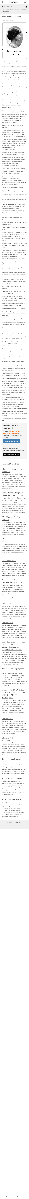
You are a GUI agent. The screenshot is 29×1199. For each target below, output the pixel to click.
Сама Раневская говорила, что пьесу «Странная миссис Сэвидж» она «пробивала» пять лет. (13, 646)
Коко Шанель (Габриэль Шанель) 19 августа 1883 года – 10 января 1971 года (14, 495)
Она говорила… (9, 560)
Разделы (17, 822)
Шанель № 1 (7, 603)
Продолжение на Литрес (11, 454)
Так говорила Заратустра (13, 668)
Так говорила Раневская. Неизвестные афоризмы (13, 581)
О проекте (10, 822)
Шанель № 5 (7, 622)
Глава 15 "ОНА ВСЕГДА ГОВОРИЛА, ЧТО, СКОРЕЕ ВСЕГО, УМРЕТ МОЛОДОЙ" (14, 694)
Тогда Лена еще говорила (13, 778)
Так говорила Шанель (11, 759)
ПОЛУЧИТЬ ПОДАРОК (12, 441)
